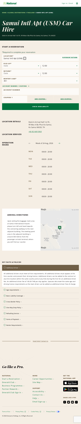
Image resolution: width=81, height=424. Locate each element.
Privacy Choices (51, 411)
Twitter (68, 402)
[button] (67, 3)
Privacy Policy (20, 411)
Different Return (69, 57)
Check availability (40, 106)
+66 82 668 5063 (35, 131)
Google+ (76, 402)
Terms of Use (6, 411)
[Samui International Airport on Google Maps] (59, 230)
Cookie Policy (35, 411)
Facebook (64, 402)
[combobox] (40, 57)
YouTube (72, 402)
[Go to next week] (59, 143)
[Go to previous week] (30, 143)
